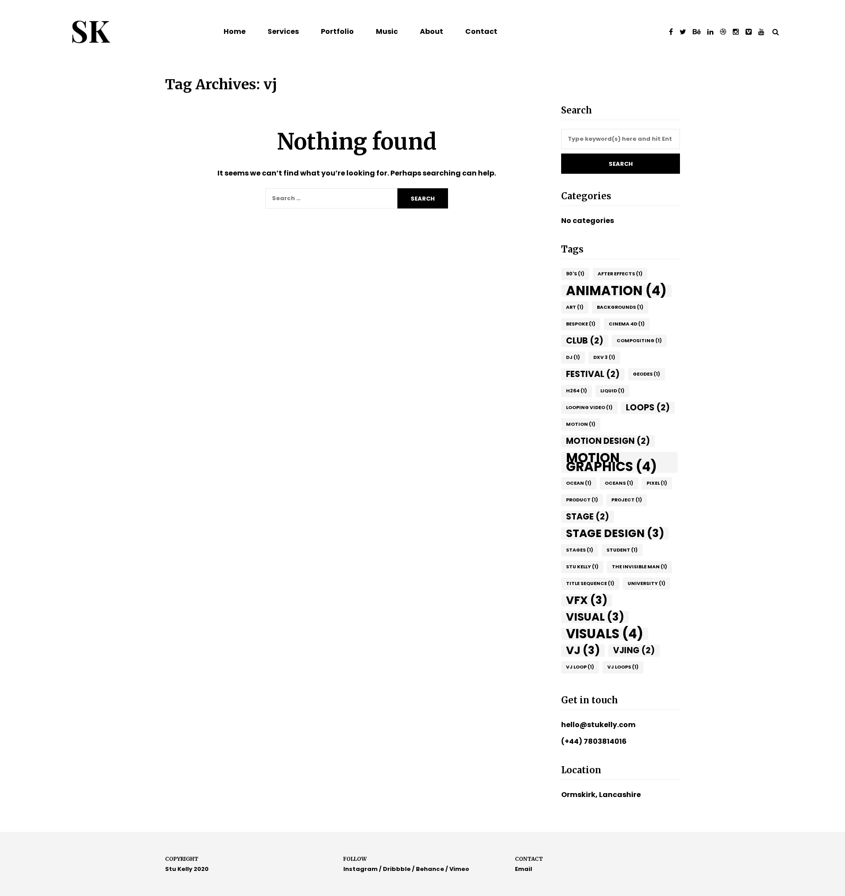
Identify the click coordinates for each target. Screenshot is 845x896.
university (646, 583)
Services (283, 31)
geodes (646, 374)
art (575, 307)
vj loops (623, 667)
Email (523, 869)
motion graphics (611, 462)
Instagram (360, 869)
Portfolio (337, 31)
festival (593, 374)
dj (573, 357)
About (431, 31)
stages (579, 550)
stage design (615, 533)
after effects (620, 274)
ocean (579, 483)
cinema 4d (627, 324)
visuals (604, 634)
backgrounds (620, 307)
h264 (576, 391)
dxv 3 (604, 357)
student (622, 550)
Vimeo (459, 869)
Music (387, 31)
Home (235, 31)
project (626, 500)
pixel (657, 483)
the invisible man (639, 566)
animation (616, 291)
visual (595, 617)
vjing (634, 650)
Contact (481, 31)
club (584, 341)
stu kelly (582, 566)
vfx (586, 600)
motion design (608, 441)
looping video (589, 407)
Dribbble (397, 869)
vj (583, 650)
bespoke (580, 324)
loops (648, 407)
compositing (639, 340)
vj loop (580, 667)
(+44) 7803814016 (594, 741)
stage (587, 517)
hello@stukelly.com (598, 725)
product (582, 500)
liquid (612, 391)
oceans (619, 483)
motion (580, 424)
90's (575, 274)
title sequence (590, 583)
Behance (430, 869)
